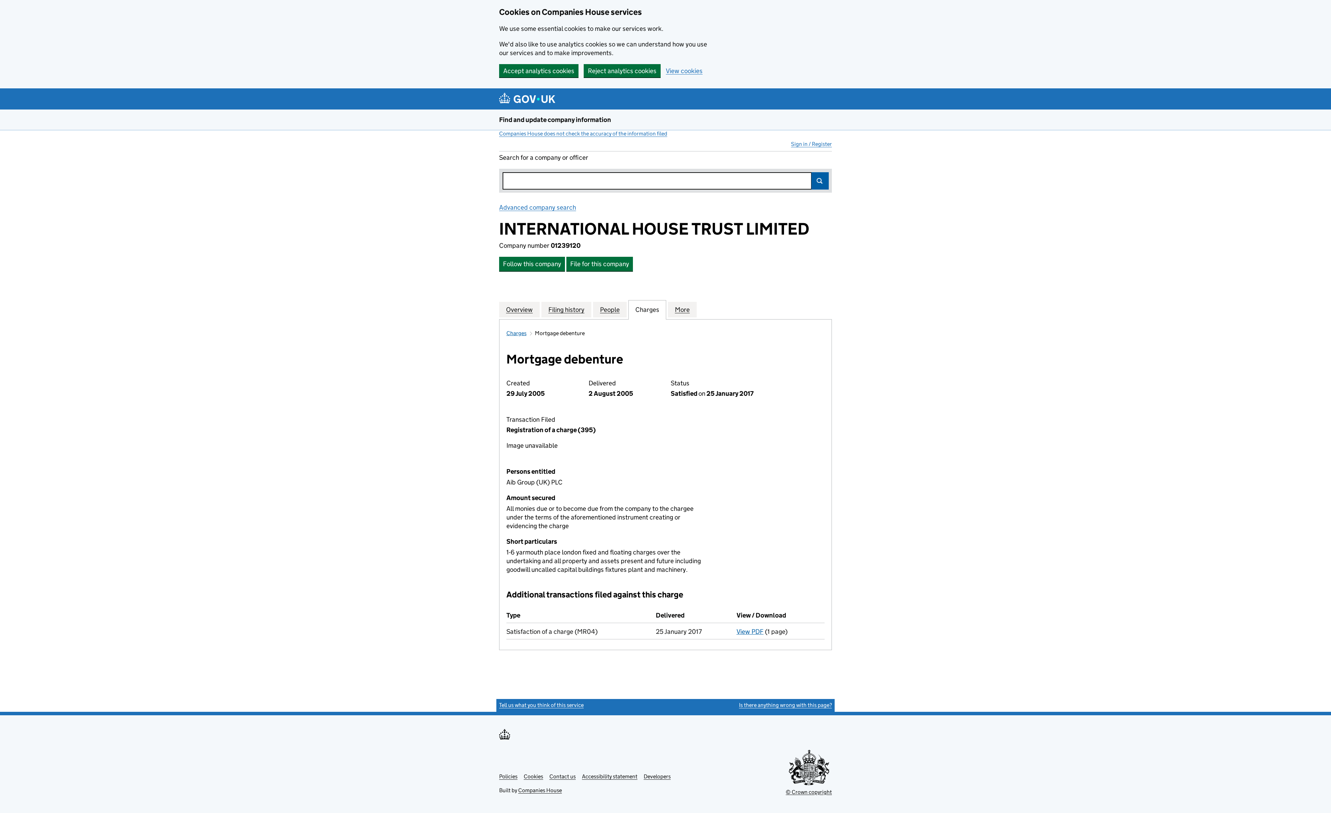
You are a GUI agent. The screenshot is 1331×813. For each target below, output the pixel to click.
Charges (516, 333)
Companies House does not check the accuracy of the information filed (583, 133)
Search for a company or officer (543, 157)
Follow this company (532, 264)
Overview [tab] (519, 310)
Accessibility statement (609, 776)
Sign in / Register (811, 144)
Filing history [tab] (566, 310)
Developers (657, 776)
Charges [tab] (647, 310)
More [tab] (682, 310)
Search (820, 181)
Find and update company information (555, 120)
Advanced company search (537, 207)
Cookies (533, 776)
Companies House (540, 790)
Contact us (562, 776)
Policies (508, 776)
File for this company (599, 264)
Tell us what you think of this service (541, 705)
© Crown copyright (809, 792)
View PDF (750, 632)
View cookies (684, 71)
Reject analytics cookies (622, 71)
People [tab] (610, 310)
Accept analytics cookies (538, 71)
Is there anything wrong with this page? (785, 705)
